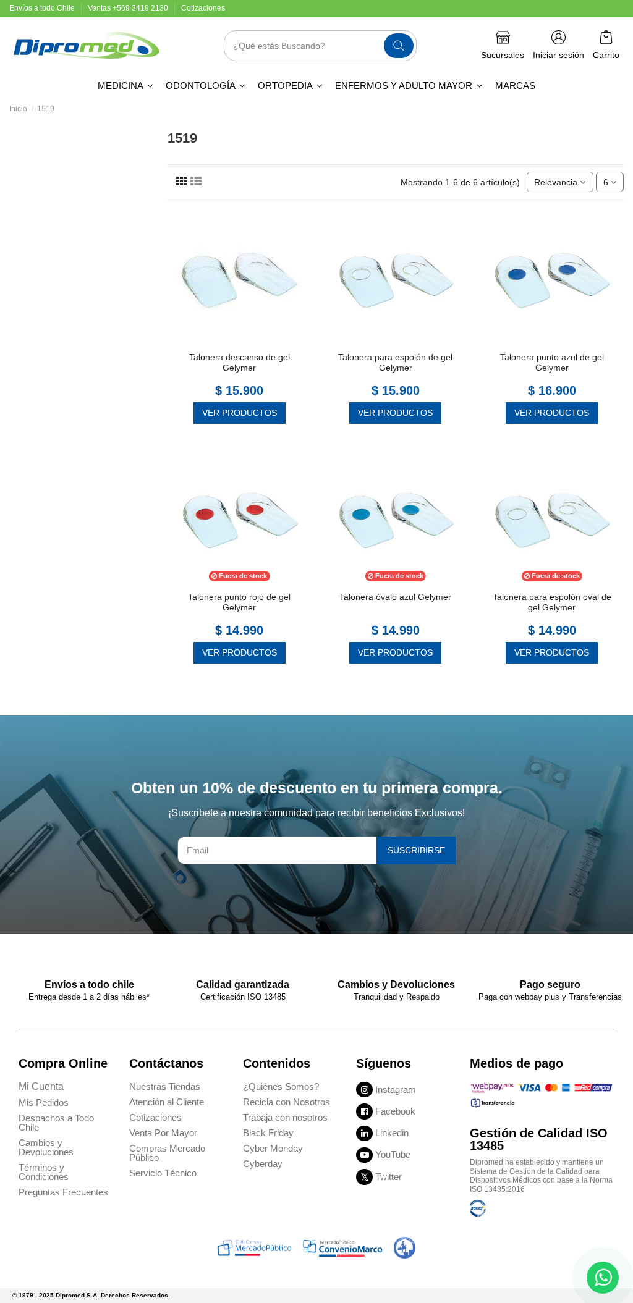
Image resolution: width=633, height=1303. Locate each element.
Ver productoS (239, 413)
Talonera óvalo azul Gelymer (395, 597)
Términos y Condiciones (44, 1172)
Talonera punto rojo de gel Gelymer (239, 602)
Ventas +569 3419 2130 (129, 8)
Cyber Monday (273, 1148)
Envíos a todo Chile (43, 8)
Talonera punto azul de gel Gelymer (552, 362)
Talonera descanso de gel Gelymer (239, 362)
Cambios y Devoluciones (46, 1147)
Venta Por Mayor (163, 1133)
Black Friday (268, 1133)
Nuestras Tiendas (164, 1086)
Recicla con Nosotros (286, 1102)
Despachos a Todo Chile (56, 1122)
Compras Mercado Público (167, 1153)
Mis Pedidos (44, 1102)
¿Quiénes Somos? (281, 1086)
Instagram (395, 1089)
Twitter (388, 1176)
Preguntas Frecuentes (63, 1192)
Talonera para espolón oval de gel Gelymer (552, 602)
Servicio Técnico (163, 1173)
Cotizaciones (203, 8)
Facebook (395, 1111)
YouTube (392, 1154)
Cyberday (263, 1163)
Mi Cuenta (41, 1086)
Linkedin (392, 1133)
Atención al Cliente (166, 1102)
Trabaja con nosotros (285, 1117)
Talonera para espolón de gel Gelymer (395, 362)
